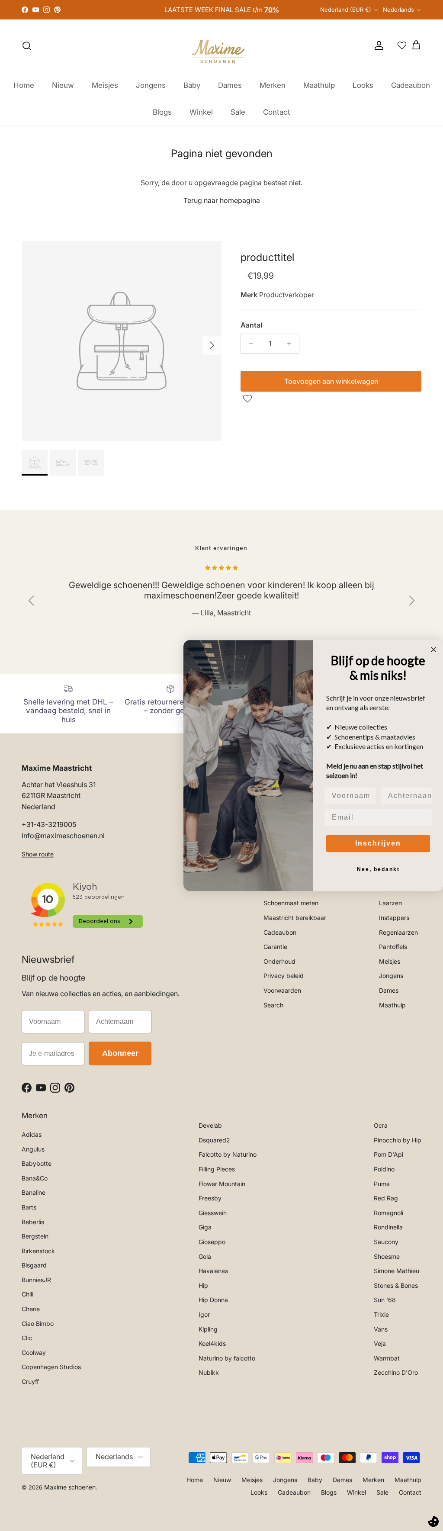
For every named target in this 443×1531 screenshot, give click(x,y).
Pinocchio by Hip (397, 1140)
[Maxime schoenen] (221, 45)
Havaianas (213, 1270)
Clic (27, 1337)
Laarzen (390, 903)
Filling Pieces (217, 1169)
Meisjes (105, 85)
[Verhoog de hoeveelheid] (291, 343)
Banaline (33, 1192)
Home (23, 85)
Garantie (275, 946)
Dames (230, 85)
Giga (205, 1227)
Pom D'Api (388, 1154)
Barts (29, 1207)
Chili (27, 1294)
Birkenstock (38, 1250)
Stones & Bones (396, 1285)
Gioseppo (212, 1241)
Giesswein (213, 1212)
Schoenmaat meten (290, 903)
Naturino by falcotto (227, 1358)
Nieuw (63, 85)
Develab (210, 1125)
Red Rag (386, 1198)
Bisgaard (34, 1265)
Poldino (384, 1169)
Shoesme (387, 1256)
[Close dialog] (433, 649)
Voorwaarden (282, 990)
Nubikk (209, 1372)
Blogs (162, 112)
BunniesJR (36, 1279)
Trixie (381, 1314)
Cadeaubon (410, 85)
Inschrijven (378, 843)
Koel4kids (212, 1343)
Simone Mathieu (396, 1270)
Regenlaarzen (398, 932)
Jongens (151, 85)
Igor (204, 1314)
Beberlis (33, 1221)
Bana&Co (35, 1178)
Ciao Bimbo (38, 1323)
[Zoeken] (27, 46)
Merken (273, 85)
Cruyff (30, 1381)
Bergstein (35, 1236)
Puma (382, 1183)
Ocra (381, 1125)
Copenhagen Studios (51, 1366)
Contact (276, 112)
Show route (38, 854)
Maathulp (319, 85)
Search (273, 1005)
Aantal (251, 325)
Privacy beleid (283, 975)
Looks (363, 85)
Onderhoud (279, 961)
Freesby (210, 1198)
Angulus (33, 1149)
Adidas (32, 1134)
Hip (203, 1285)
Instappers (394, 917)
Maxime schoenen (70, 1487)
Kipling (208, 1329)
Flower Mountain (222, 1183)
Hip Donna (213, 1299)
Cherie (31, 1308)
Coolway (34, 1352)
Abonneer (120, 1053)
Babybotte (36, 1163)
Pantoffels (393, 946)
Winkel (201, 112)
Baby (191, 85)
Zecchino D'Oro (396, 1372)
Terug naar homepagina (221, 200)
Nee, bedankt (378, 869)
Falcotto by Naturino (228, 1154)
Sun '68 (385, 1299)
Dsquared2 (214, 1140)
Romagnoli (388, 1212)
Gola (205, 1256)
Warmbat (387, 1358)
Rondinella (388, 1227)
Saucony (386, 1241)
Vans (381, 1329)
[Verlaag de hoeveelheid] (248, 343)
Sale (238, 112)
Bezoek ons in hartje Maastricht (221, 10)
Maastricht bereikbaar (294, 917)
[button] (249, 398)
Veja (380, 1343)
